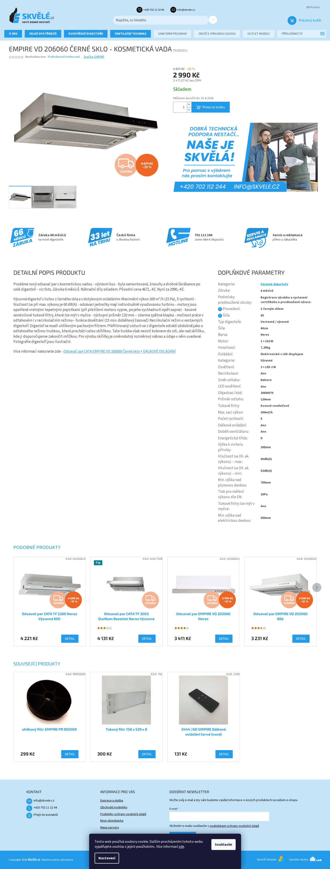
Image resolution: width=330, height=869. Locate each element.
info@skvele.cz (44, 800)
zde (181, 846)
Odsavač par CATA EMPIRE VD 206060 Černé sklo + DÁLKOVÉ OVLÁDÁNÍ (120, 351)
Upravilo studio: (299, 859)
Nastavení (106, 858)
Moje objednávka (111, 820)
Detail (70, 754)
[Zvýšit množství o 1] (189, 104)
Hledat (213, 20)
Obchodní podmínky (113, 807)
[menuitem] (13, 34)
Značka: (93, 57)
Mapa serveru (109, 827)
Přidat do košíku (213, 107)
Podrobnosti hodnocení (64, 57)
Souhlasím (223, 844)
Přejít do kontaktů (46, 815)
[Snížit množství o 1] (189, 109)
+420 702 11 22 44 (45, 807)
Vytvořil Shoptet (266, 859)
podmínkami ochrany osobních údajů (234, 826)
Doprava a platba (111, 800)
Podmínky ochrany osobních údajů (123, 814)
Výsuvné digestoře (274, 284)
